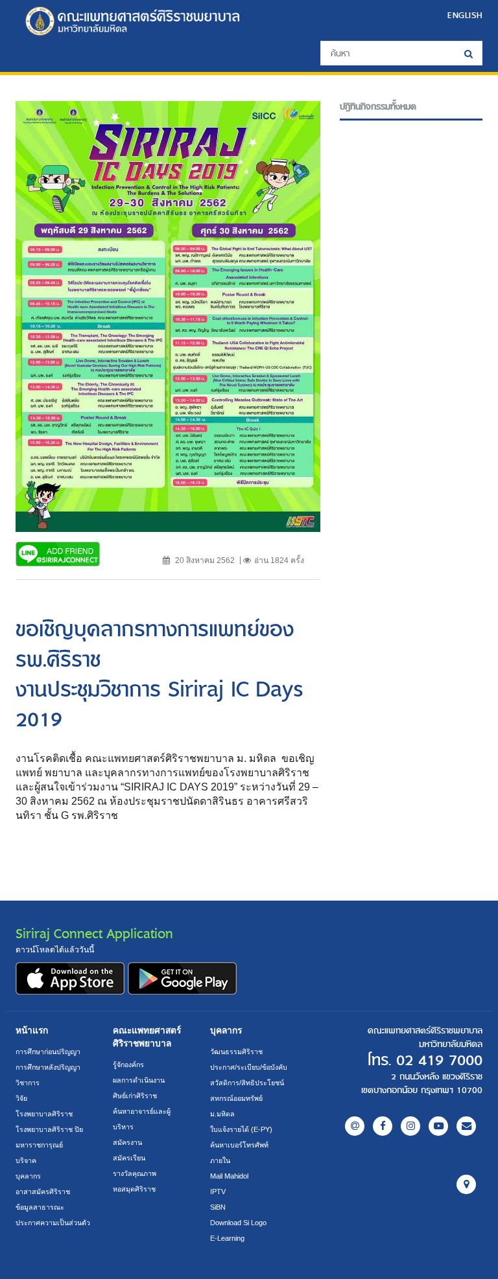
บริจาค (26, 1160)
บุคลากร (28, 1176)
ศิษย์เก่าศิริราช (135, 1096)
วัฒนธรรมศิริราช (236, 1051)
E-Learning (227, 1238)
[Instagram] (410, 1126)
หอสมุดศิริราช (134, 1189)
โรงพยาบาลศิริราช (44, 1114)
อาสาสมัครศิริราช (43, 1191)
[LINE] (354, 1126)
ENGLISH (464, 15)
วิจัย (21, 1098)
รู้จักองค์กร (128, 1064)
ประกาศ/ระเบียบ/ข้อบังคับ (248, 1067)
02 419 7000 (439, 1060)
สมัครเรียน (129, 1158)
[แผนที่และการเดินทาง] (466, 1184)
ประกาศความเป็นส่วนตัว (53, 1223)
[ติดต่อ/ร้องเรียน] (466, 1126)
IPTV (218, 1191)
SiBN (218, 1207)
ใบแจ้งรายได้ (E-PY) (241, 1129)
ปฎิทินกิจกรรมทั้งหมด (378, 107)
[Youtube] (438, 1126)
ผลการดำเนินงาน (139, 1080)
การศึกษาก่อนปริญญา (48, 1051)
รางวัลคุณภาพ (134, 1173)
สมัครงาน (127, 1142)
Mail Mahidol (229, 1176)
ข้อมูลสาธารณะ (40, 1207)
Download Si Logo (238, 1223)
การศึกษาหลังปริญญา (48, 1067)
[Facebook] (382, 1126)
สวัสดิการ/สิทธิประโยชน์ (247, 1083)
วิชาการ (28, 1083)
